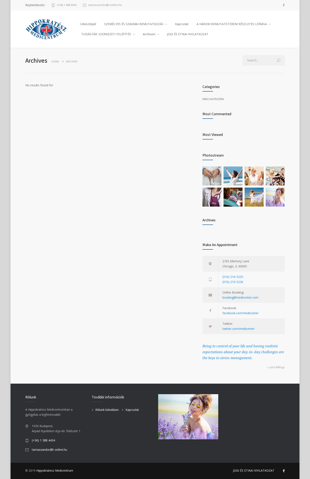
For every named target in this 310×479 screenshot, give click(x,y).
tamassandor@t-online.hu (105, 5)
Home (55, 61)
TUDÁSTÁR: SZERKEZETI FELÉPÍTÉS (106, 34)
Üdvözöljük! (88, 24)
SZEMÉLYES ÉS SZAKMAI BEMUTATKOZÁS (133, 24)
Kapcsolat (182, 24)
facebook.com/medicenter (240, 313)
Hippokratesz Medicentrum (54, 470)
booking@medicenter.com (240, 297)
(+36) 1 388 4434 (67, 5)
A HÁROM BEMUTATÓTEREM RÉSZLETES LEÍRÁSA (232, 24)
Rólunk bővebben (107, 410)
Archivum (149, 34)
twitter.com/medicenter (238, 329)
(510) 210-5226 (232, 282)
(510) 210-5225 (232, 277)
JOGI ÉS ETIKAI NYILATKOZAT (187, 34)
